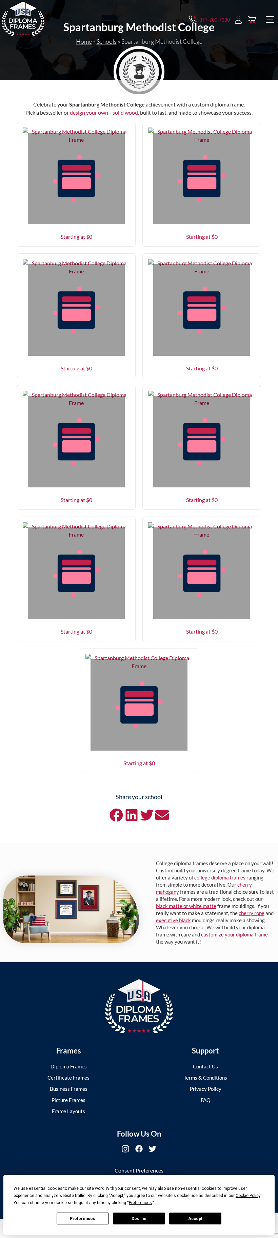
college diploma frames (219, 877)
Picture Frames (68, 1100)
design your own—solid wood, (104, 112)
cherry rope (251, 913)
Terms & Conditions (205, 1078)
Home (84, 41)
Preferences (82, 1218)
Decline (139, 1218)
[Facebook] (139, 1149)
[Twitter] (152, 1149)
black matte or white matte (186, 906)
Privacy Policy (205, 1089)
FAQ (206, 1100)
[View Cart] (252, 20)
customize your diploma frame (234, 934)
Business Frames (68, 1089)
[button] (270, 19)
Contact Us (205, 1066)
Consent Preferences (139, 1170)
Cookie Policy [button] (248, 1195)
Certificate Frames (68, 1078)
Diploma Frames (69, 1066)
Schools (107, 41)
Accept (195, 1218)
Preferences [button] (140, 1202)
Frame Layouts (68, 1111)
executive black (173, 920)
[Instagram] (125, 1149)
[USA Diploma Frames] (139, 1006)
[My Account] (238, 20)
